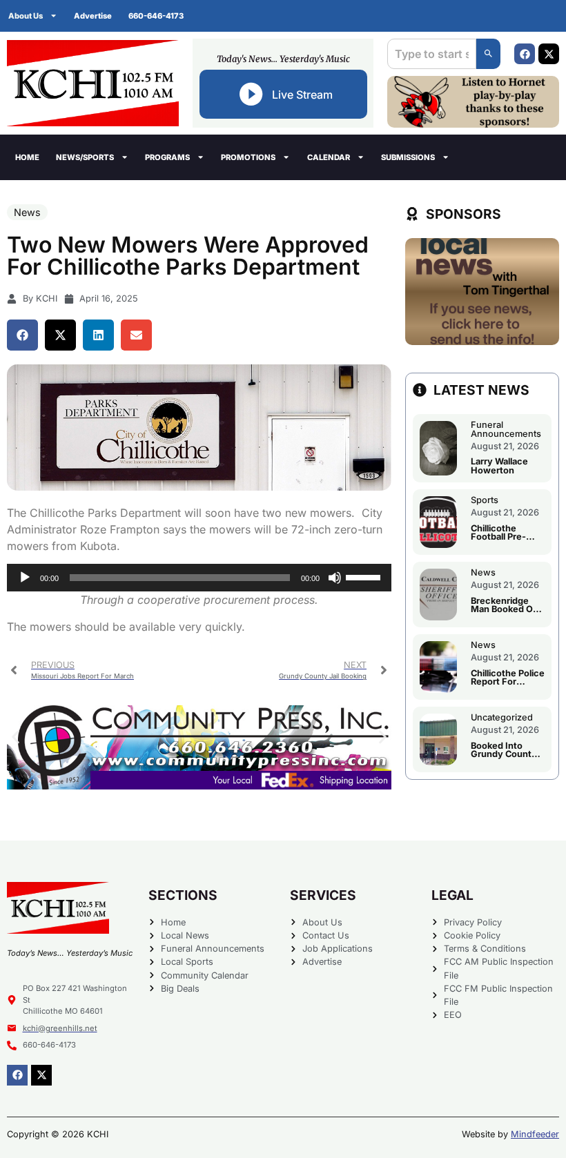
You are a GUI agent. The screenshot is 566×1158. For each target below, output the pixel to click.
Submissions (408, 157)
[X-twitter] (548, 53)
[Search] (488, 54)
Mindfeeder (535, 1134)
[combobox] (431, 54)
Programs (167, 157)
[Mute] (335, 578)
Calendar (328, 157)
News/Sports (85, 157)
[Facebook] (524, 53)
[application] (199, 577)
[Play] (25, 578)
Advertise (93, 16)
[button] (22, 335)
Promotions (248, 157)
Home (27, 157)
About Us (25, 16)
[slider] (365, 576)
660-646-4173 (156, 16)
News (27, 212)
